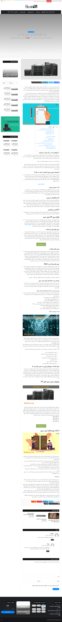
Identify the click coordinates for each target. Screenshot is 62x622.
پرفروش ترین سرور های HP (50, 147)
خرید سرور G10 (41, 426)
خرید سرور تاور (41, 244)
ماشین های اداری (22, 12)
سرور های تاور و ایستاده (49, 138)
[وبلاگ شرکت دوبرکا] (31, 6)
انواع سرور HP (28, 224)
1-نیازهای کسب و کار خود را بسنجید (46, 128)
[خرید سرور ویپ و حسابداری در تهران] (14, 99)
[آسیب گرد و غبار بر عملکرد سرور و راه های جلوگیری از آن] (53, 516)
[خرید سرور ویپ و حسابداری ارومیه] (43, 606)
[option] (10, 70)
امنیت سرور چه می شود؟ (47, 144)
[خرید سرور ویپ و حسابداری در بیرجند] (14, 89)
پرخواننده (10, 83)
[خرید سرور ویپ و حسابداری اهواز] (43, 609)
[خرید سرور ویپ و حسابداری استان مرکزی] (40, 515)
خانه (41, 16)
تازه (17, 83)
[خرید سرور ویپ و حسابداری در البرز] (14, 94)
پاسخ (52, 539)
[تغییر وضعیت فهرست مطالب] (56, 127)
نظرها (4, 83)
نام (58, 576)
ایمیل (58, 581)
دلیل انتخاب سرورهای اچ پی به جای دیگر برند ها (45, 145)
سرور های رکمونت (50, 139)
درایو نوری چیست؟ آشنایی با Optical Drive (11, 75)
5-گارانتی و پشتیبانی (49, 134)
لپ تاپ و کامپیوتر (31, 12)
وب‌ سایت (38, 581)
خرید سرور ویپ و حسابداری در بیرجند (6, 88)
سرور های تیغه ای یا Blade (48, 140)
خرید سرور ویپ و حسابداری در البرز (7, 93)
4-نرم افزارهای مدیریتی (48, 132)
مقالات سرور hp (32, 16)
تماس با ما (15, 12)
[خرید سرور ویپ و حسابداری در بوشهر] (14, 105)
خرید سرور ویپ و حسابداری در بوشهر (40, 1)
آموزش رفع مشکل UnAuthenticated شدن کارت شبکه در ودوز (28, 514)
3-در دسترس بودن (49, 131)
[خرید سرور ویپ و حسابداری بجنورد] (39, 606)
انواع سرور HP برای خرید (51, 136)
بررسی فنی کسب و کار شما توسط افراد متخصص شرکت (43, 143)
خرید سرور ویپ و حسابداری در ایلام (7, 109)
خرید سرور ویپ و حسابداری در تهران (7, 98)
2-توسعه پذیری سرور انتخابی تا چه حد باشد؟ (45, 130)
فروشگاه (42, 12)
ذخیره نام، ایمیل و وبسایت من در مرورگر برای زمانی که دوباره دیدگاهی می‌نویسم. (45, 585)
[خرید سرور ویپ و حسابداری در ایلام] (14, 110)
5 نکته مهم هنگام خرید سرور (50, 148)
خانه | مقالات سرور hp (49, 12)
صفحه (29, 547)
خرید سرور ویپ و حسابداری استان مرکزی (41, 519)
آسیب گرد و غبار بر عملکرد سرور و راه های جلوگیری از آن (54, 521)
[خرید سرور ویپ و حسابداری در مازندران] (43, 612)
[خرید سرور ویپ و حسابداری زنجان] (39, 609)
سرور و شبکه (38, 12)
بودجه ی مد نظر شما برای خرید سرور (47, 141)
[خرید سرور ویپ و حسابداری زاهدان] (34, 609)
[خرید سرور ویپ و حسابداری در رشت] (34, 606)
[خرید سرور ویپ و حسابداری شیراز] (39, 612)
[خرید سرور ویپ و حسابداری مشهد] (34, 612)
